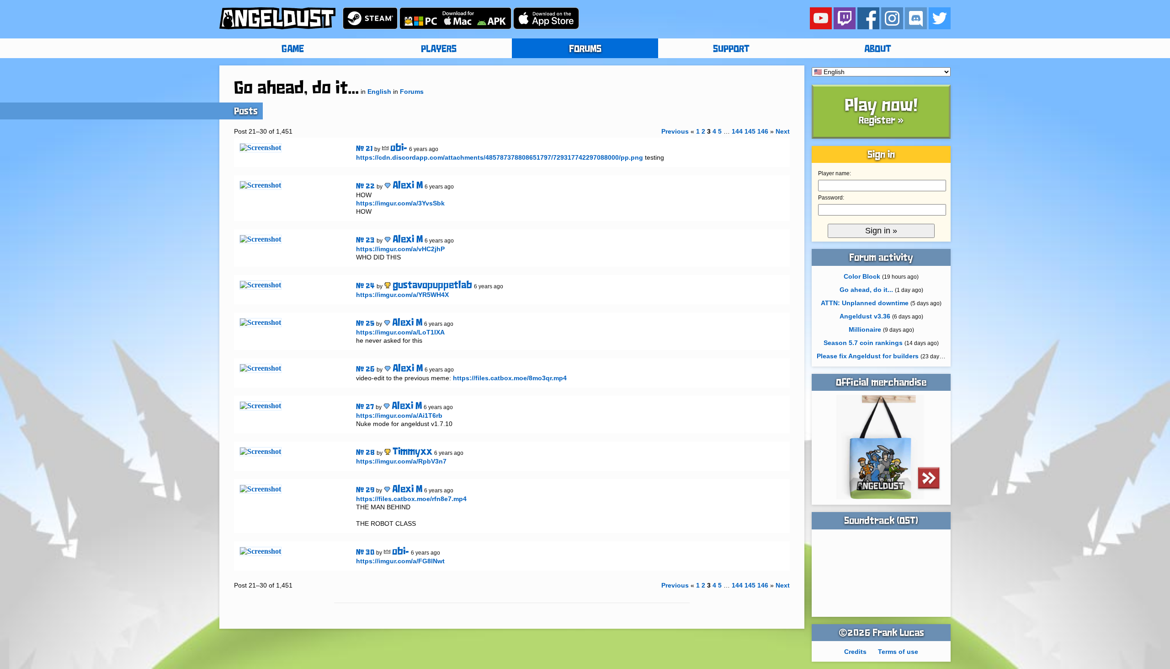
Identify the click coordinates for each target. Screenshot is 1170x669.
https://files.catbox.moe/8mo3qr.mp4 (510, 378)
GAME (293, 49)
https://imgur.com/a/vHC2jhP (400, 249)
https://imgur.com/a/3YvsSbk (400, 203)
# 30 (365, 552)
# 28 (365, 453)
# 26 (365, 369)
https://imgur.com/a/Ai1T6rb (399, 415)
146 (762, 131)
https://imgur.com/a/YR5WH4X (402, 294)
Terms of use (898, 651)
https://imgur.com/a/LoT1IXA (400, 332)
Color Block (862, 276)
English (379, 91)
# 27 (365, 407)
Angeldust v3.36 (865, 316)
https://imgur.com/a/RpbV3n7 (401, 461)
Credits (855, 651)
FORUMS (585, 49)
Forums (412, 91)
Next (783, 131)
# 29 (365, 490)
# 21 (364, 149)
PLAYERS (439, 49)
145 (750, 131)
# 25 (365, 324)
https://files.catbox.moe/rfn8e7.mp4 (411, 498)
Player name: (834, 173)
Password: (831, 197)
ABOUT (877, 49)
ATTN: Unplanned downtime (865, 303)
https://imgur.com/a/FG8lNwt (400, 561)
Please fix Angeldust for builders (868, 356)
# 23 (365, 240)
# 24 (365, 286)
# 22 (365, 186)
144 (737, 131)
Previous (675, 131)
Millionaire (865, 329)
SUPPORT (731, 49)
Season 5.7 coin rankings (863, 342)
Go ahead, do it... (866, 289)
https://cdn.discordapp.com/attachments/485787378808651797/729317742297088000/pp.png (499, 157)
